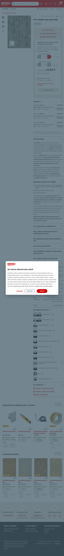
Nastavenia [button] (19, 291)
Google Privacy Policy (19, 286)
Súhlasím (42, 291)
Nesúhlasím (30, 291)
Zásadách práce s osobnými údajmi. (43, 286)
